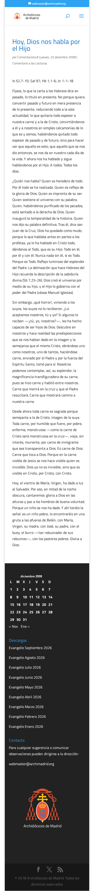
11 (31, 597)
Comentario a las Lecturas (29, 63)
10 (25, 597)
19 (38, 604)
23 (18, 612)
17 (25, 604)
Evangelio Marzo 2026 (26, 706)
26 (38, 612)
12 (38, 597)
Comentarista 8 (27, 57)
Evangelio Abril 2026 (25, 697)
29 (12, 619)
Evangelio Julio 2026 (25, 667)
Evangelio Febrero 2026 (27, 716)
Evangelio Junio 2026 (25, 677)
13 (44, 597)
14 (50, 597)
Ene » (25, 626)
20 (44, 604)
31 (25, 619)
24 (25, 612)
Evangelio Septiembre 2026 (30, 647)
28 (50, 612)
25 (31, 612)
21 (50, 604)
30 (18, 619)
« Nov (13, 626)
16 (18, 604)
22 (12, 612)
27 (44, 612)
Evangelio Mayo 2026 (25, 687)
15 (12, 604)
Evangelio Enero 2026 (26, 726)
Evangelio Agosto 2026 (27, 657)
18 (31, 604)
